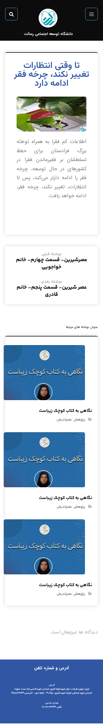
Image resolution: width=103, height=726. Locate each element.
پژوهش (79, 419)
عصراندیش (64, 419)
